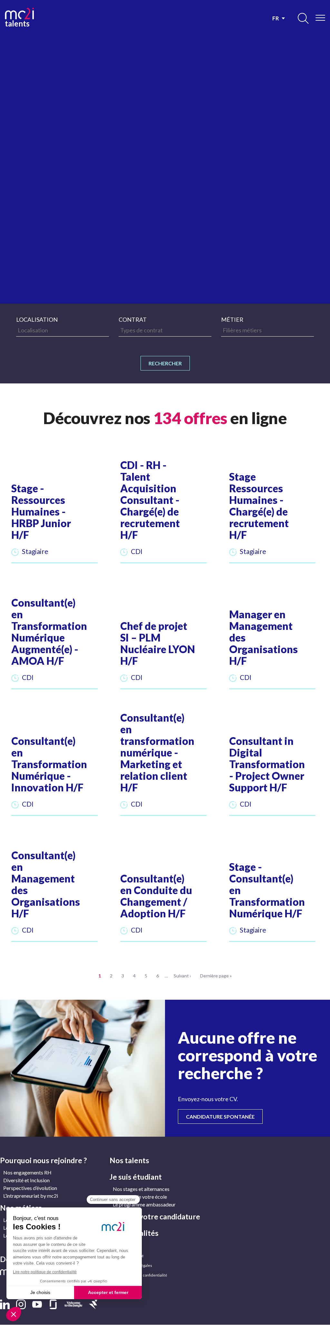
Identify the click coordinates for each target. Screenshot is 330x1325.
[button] (54, 513)
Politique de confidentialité (144, 1275)
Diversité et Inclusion (26, 1180)
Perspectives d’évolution (30, 1188)
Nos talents (129, 1160)
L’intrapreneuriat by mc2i (30, 1196)
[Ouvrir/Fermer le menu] (320, 18)
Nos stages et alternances (141, 1189)
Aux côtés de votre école (140, 1197)
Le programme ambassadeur (144, 1204)
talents (17, 22)
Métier (232, 319)
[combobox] (62, 330)
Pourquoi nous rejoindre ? (43, 1160)
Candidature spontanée (224, 1116)
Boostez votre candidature (155, 1216)
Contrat (133, 319)
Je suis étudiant (136, 1176)
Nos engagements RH (27, 1172)
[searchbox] (62, 330)
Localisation (37, 319)
